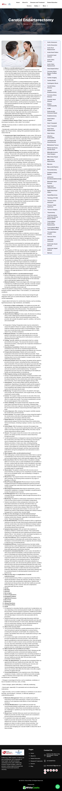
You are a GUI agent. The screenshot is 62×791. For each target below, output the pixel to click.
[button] (57, 786)
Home (18, 2)
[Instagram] (48, 770)
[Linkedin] (56, 770)
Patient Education (52, 2)
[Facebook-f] (45, 770)
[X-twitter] (53, 770)
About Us (25, 2)
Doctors (29, 6)
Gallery (36, 6)
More (44, 6)
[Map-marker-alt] (45, 773)
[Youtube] (51, 770)
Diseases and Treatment (37, 2)
